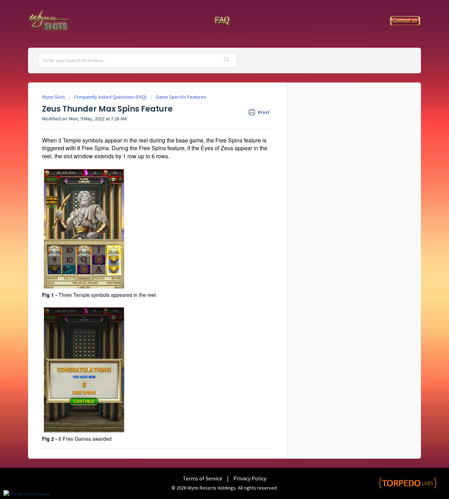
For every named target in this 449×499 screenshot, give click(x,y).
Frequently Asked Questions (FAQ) (110, 97)
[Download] (211, 159)
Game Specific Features (181, 97)
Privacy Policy (249, 478)
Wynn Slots (53, 97)
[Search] (226, 60)
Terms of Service (202, 478)
